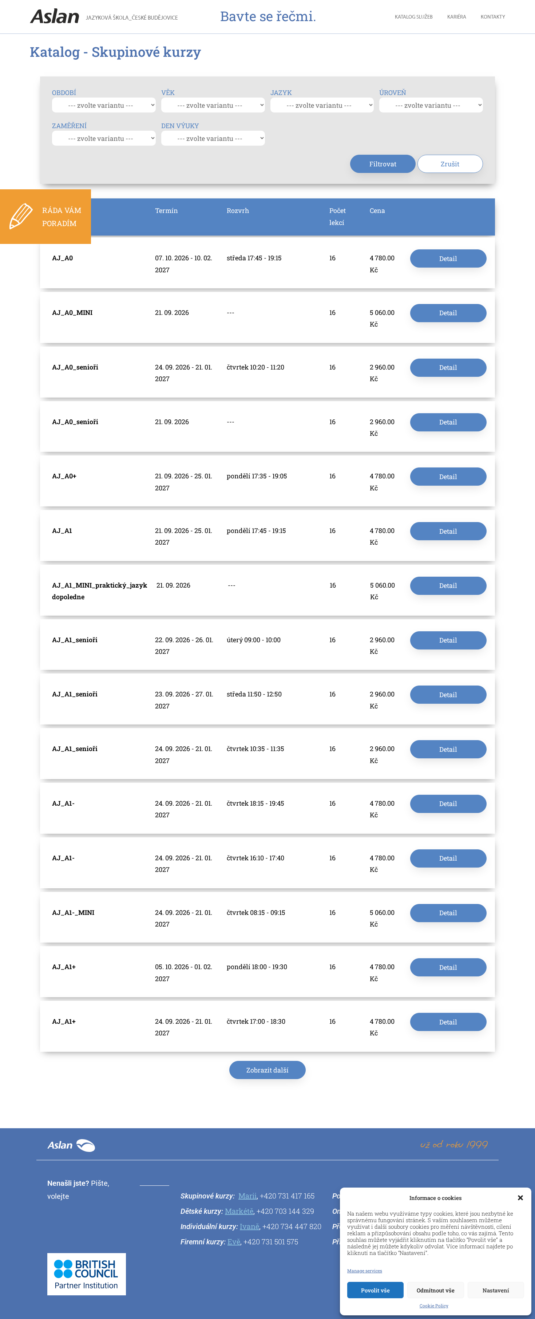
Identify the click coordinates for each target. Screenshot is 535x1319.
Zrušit (450, 163)
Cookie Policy (434, 1305)
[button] (520, 1197)
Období (64, 92)
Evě (233, 1241)
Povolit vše (375, 1290)
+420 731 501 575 (270, 1241)
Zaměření (69, 125)
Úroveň (392, 92)
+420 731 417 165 (287, 1195)
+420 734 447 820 (291, 1226)
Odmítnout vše (436, 1290)
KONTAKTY (493, 17)
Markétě (239, 1211)
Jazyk (281, 92)
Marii (247, 1195)
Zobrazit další (267, 1070)
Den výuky (180, 125)
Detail (448, 258)
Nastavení (496, 1290)
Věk (168, 92)
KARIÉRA (456, 17)
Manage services (364, 1270)
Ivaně (249, 1226)
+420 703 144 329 (285, 1211)
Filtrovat (382, 163)
